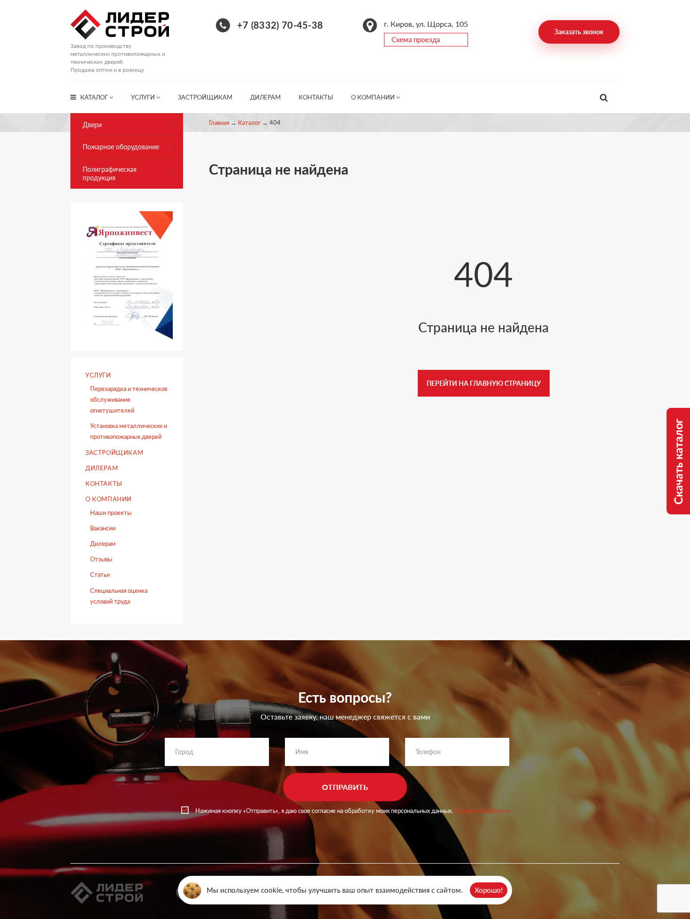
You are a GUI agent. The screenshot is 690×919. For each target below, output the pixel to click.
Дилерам (265, 97)
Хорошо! (489, 890)
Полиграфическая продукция (110, 173)
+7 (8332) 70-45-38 (280, 25)
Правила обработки (481, 810)
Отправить (345, 786)
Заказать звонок (579, 32)
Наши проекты (110, 512)
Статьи (100, 574)
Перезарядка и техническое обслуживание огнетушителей (129, 399)
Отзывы (101, 559)
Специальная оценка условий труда (118, 596)
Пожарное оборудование (121, 147)
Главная (219, 122)
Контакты (316, 97)
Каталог (94, 97)
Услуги (143, 97)
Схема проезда (415, 39)
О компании (373, 97)
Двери (92, 125)
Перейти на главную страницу (484, 383)
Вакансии (102, 528)
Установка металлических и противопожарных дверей (128, 431)
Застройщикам (205, 97)
